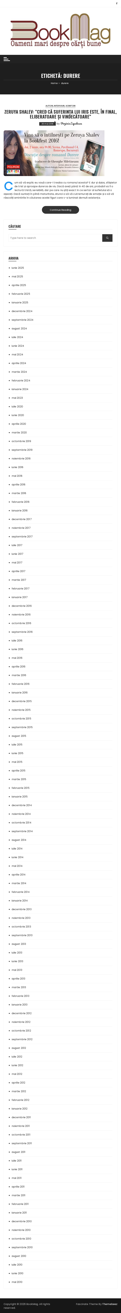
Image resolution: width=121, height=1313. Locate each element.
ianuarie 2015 (20, 796)
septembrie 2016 (22, 632)
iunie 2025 (18, 268)
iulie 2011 (17, 1160)
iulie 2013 (17, 952)
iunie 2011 (17, 1169)
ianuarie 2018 (20, 510)
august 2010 (19, 1256)
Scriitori (70, 105)
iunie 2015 (17, 753)
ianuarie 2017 (20, 597)
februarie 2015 (20, 788)
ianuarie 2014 (20, 900)
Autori (49, 105)
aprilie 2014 (19, 874)
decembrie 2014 (22, 805)
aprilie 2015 (19, 770)
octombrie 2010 (21, 1239)
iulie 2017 (17, 545)
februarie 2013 (20, 996)
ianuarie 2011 (19, 1212)
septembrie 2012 (22, 1039)
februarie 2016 (20, 684)
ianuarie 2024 (20, 389)
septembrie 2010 (22, 1247)
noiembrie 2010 (21, 1230)
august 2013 (19, 944)
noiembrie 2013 (21, 918)
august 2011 (19, 1152)
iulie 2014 (17, 848)
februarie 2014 (21, 892)
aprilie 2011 (18, 1186)
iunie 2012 (17, 1065)
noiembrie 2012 (21, 1022)
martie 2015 (19, 779)
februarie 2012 (20, 1100)
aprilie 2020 (19, 424)
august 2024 (19, 328)
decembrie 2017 (22, 519)
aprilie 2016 (19, 666)
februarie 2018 (20, 502)
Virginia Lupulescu (71, 123)
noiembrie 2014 (21, 814)
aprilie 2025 (19, 285)
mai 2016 (17, 658)
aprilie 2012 (18, 1082)
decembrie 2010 (22, 1221)
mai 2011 (17, 1178)
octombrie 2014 (21, 822)
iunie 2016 (17, 649)
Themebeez (109, 1304)
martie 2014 (19, 883)
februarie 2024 (21, 380)
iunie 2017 (17, 554)
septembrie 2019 (22, 450)
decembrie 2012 (22, 1013)
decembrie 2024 (22, 311)
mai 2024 (17, 354)
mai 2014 (17, 866)
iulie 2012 (17, 1056)
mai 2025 (17, 276)
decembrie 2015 (22, 701)
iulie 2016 (17, 640)
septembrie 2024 (22, 320)
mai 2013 (17, 970)
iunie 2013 (17, 961)
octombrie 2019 (21, 441)
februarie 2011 (20, 1204)
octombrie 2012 (21, 1030)
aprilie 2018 (19, 484)
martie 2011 (19, 1195)
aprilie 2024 (19, 363)
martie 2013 (19, 987)
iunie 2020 (18, 415)
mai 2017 (17, 562)
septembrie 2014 (22, 831)
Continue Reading (60, 210)
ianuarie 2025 (20, 302)
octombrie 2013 (21, 926)
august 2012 (19, 1048)
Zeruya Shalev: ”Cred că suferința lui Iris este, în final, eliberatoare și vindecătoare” (60, 114)
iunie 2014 (18, 857)
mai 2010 (17, 1282)
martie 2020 (19, 432)
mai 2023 (17, 398)
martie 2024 (19, 372)
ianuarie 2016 (20, 692)
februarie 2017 (20, 588)
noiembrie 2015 (21, 710)
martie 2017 (19, 580)
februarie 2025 (21, 294)
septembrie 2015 (22, 727)
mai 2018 (17, 476)
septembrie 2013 (22, 935)
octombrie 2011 (21, 1134)
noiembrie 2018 (21, 458)
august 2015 (19, 736)
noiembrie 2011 (21, 1126)
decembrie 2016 (22, 606)
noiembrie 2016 (21, 614)
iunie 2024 (18, 346)
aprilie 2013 (18, 978)
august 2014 (19, 840)
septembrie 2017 (22, 536)
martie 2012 (19, 1091)
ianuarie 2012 (20, 1108)
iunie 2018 (17, 467)
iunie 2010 (17, 1273)
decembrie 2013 (22, 909)
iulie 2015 (17, 744)
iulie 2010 (17, 1265)
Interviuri (59, 105)
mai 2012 (17, 1074)
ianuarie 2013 (20, 1004)
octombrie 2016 (21, 623)
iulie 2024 (17, 337)
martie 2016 (19, 675)
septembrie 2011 (22, 1143)
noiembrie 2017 (21, 528)
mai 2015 (17, 762)
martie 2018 (19, 493)
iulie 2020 (17, 406)
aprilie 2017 (19, 571)
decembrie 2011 (21, 1117)
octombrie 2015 (21, 718)
